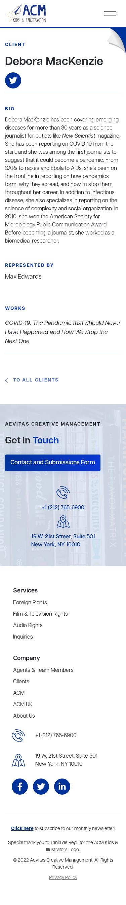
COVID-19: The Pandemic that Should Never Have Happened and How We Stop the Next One (63, 332)
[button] (110, 13)
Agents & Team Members (43, 670)
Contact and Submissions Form (52, 463)
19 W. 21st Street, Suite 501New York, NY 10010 (66, 760)
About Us (24, 716)
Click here (22, 829)
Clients (21, 682)
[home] (27, 13)
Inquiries (23, 637)
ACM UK (23, 705)
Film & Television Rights (40, 614)
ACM (19, 693)
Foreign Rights (30, 603)
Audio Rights (28, 625)
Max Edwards (23, 277)
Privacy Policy (63, 878)
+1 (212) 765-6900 (63, 508)
